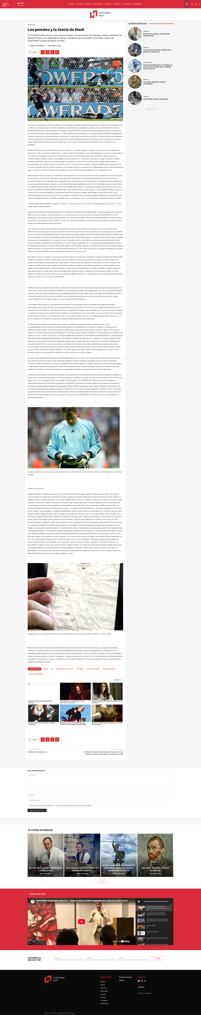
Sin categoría (147, 62)
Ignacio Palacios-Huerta (64, 669)
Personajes (97, 4)
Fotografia (126, 4)
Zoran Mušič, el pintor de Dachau (155, 99)
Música (71, 4)
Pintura (79, 4)
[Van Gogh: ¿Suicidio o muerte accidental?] (135, 82)
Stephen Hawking (109, 669)
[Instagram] (195, 3)
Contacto (141, 987)
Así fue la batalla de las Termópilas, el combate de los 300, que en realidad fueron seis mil (157, 67)
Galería (121, 980)
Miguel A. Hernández (37, 45)
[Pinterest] (52, 52)
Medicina (88, 4)
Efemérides (137, 4)
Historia (116, 4)
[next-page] (103, 881)
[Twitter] (199, 3)
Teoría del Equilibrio (36, 674)
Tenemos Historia (125, 977)
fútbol (45, 669)
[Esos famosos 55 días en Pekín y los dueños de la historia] (135, 50)
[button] (186, 4)
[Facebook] (192, 3)
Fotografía (103, 1000)
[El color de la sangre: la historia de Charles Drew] (135, 34)
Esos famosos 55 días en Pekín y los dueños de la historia (157, 51)
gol (52, 669)
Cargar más (150, 109)
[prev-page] (97, 881)
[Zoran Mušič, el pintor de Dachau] (135, 98)
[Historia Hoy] (100, 14)
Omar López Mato (46, 873)
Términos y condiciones (144, 993)
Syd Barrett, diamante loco (38, 752)
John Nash (79, 669)
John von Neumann (93, 669)
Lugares (108, 4)
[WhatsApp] (57, 52)
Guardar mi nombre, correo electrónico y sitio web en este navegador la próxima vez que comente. (60, 805)
